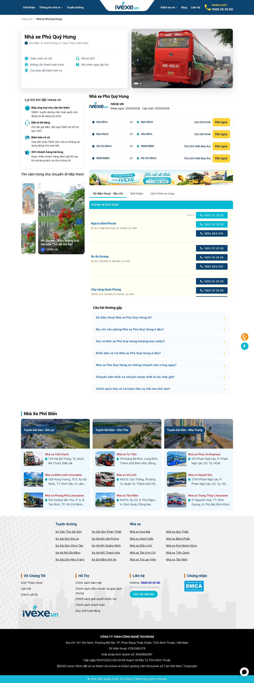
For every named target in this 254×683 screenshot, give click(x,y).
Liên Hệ (26, 588)
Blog (184, 7)
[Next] (79, 221)
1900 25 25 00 (222, 9)
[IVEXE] (127, 5)
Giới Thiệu (32, 582)
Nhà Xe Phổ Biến (40, 413)
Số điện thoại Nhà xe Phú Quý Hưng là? (161, 318)
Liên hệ (195, 7)
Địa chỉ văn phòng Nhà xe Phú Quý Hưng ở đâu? (161, 329)
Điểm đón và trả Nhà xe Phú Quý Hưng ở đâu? (161, 353)
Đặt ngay (221, 122)
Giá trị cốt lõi (29, 594)
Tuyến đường (75, 7)
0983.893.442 (213, 233)
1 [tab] (136, 83)
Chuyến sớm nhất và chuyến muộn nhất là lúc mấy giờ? (161, 377)
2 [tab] (140, 83)
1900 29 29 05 (213, 224)
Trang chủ (27, 18)
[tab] (108, 193)
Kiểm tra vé (168, 7)
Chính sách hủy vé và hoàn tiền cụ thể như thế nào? (161, 389)
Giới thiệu (29, 7)
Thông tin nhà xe (49, 7)
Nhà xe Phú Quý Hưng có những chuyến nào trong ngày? (161, 365)
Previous (43, 221)
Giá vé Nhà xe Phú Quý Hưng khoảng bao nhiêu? (161, 341)
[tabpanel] (182, 58)
